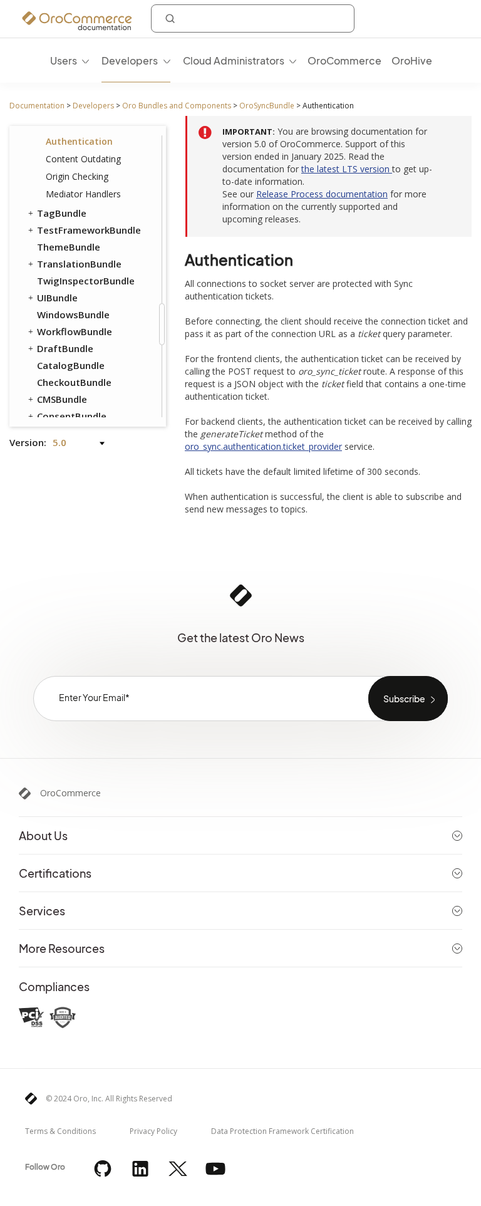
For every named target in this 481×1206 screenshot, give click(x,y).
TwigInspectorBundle (86, 280)
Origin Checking (77, 176)
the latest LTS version (346, 169)
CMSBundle (62, 399)
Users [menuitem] (63, 60)
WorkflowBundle (74, 331)
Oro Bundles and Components (176, 105)
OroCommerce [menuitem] (344, 60)
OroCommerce (70, 793)
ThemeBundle (68, 247)
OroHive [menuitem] (411, 60)
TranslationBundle (79, 263)
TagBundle (61, 213)
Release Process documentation (322, 194)
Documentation (37, 105)
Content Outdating (83, 159)
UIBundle (57, 297)
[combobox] (253, 18)
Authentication (79, 141)
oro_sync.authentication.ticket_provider (263, 446)
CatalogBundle (71, 365)
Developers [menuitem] (129, 60)
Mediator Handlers (83, 194)
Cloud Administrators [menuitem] (233, 60)
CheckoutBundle (74, 382)
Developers (93, 105)
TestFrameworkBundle (89, 230)
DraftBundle (65, 348)
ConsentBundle (71, 416)
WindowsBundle (73, 314)
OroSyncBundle (266, 105)
